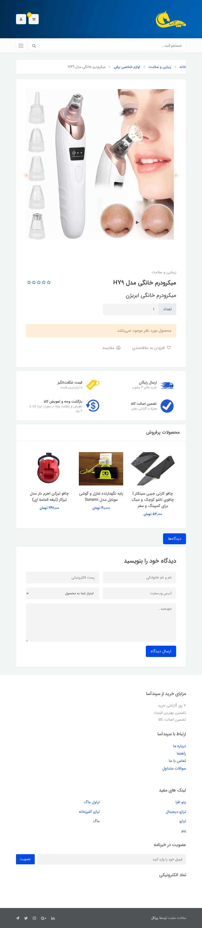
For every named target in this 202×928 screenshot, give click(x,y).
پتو (183, 831)
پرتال (154, 918)
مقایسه (108, 348)
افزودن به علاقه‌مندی (149, 348)
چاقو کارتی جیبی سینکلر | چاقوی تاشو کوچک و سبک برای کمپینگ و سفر (153, 499)
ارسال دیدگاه (161, 651)
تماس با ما (177, 761)
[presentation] (176, 175)
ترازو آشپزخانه (89, 812)
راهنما (181, 753)
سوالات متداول (174, 768)
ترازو (182, 821)
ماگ (96, 821)
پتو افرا (180, 802)
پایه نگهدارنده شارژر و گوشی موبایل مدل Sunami (101, 496)
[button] (34, 19)
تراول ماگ (92, 802)
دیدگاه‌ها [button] (174, 539)
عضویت (25, 859)
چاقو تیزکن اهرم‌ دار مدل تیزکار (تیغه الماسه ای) (49, 496)
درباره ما (179, 746)
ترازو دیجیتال (176, 812)
